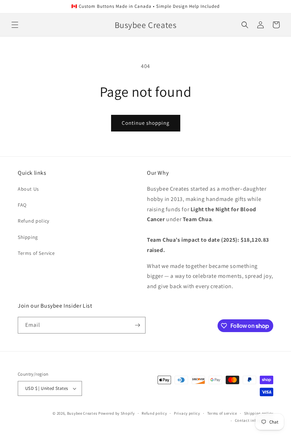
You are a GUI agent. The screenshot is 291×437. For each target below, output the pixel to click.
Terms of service (222, 413)
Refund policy (33, 221)
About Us (28, 189)
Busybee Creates (82, 413)
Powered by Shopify (116, 413)
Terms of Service (36, 253)
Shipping (28, 237)
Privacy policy (187, 413)
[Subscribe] (137, 325)
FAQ (22, 205)
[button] (15, 25)
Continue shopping (146, 122)
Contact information (254, 420)
